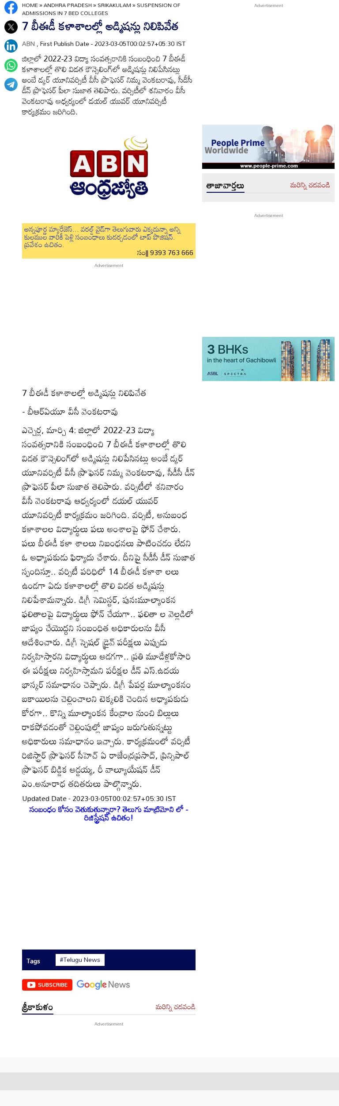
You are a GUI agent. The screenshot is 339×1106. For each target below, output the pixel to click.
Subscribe (53, 984)
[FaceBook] (11, 7)
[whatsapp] (11, 65)
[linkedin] (11, 46)
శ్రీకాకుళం (37, 1006)
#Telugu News (80, 960)
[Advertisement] (109, 324)
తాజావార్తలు (226, 185)
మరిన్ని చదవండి (176, 1007)
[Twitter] (11, 27)
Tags (33, 960)
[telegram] (11, 84)
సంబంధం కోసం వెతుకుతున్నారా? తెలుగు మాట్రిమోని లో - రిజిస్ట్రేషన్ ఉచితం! (109, 813)
